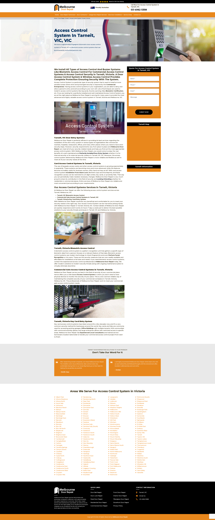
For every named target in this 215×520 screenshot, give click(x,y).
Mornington (114, 433)
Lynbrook (113, 401)
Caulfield (59, 451)
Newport (113, 447)
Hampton (86, 451)
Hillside (85, 466)
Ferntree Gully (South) (90, 426)
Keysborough (87, 472)
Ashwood (59, 405)
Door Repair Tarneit (63, 18)
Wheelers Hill (141, 464)
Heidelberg (87, 460)
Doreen (85, 412)
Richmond (113, 474)
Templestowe (142, 441)
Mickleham (114, 418)
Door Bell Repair (96, 492)
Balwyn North (60, 412)
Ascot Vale (59, 403)
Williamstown (142, 466)
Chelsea (59, 453)
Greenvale (86, 449)
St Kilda (139, 424)
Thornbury (140, 447)
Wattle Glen (141, 460)
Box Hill (58, 426)
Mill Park (113, 420)
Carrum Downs (61, 449)
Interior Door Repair (120, 496)
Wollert (139, 468)
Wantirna (140, 456)
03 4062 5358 (139, 9)
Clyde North (60, 456)
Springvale (140, 420)
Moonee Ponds (115, 426)
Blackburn (59, 422)
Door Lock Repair (96, 496)
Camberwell (60, 439)
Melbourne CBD (115, 412)
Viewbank (140, 451)
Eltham (85, 414)
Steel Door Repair (97, 499)
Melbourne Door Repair (120, 517)
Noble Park (114, 449)
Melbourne (113, 409)
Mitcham (113, 422)
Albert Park (60, 397)
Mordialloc (113, 430)
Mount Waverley (115, 439)
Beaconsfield (60, 414)
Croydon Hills (60, 474)
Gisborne (86, 437)
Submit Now (143, 112)
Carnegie (59, 445)
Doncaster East (88, 407)
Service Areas (128, 15)
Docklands (86, 403)
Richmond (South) (143, 397)
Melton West (114, 416)
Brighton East (61, 435)
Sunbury (140, 428)
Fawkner (86, 422)
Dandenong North (89, 399)
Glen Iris (86, 441)
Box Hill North (61, 428)
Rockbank (140, 403)
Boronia (58, 424)
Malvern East (114, 405)
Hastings (86, 453)
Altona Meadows (62, 399)
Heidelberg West (89, 462)
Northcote (113, 453)
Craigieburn (60, 462)
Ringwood (140, 399)
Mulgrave (113, 441)
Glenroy (85, 445)
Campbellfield (61, 441)
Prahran (112, 468)
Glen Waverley (88, 443)
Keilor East (87, 470)
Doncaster (86, 405)
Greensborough (88, 447)
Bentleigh (59, 416)
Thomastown (141, 445)
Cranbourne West (62, 470)
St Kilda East (141, 426)
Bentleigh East (61, 418)
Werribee (140, 462)
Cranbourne (60, 464)
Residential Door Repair (99, 502)
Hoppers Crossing (89, 468)
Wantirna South (142, 458)
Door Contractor (82, 15)
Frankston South (88, 435)
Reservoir (113, 472)
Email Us (142, 496)
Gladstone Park (88, 439)
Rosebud (140, 405)
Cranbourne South (62, 468)
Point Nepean (115, 464)
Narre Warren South (117, 445)
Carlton (58, 443)
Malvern (113, 403)
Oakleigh (113, 456)
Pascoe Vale (114, 460)
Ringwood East (142, 401)
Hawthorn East (88, 456)
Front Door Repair (119, 492)
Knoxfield (86, 474)
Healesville (86, 458)
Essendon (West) (89, 420)
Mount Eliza (114, 435)
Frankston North (88, 433)
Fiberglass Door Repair (121, 499)
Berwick (59, 420)
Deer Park (86, 401)
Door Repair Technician (67, 15)
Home (57, 15)
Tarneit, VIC (143, 492)
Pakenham (114, 458)
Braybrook (59, 430)
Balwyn (58, 409)
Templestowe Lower (144, 443)
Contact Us (137, 15)
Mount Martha (115, 437)
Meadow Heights (116, 407)
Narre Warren (114, 443)
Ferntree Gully (88, 424)
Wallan (139, 453)
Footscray (86, 428)
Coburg (58, 458)
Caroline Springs (61, 447)
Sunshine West (142, 430)
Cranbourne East (62, 466)
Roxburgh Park (142, 409)
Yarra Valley (141, 470)
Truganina (140, 449)
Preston (113, 470)
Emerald (86, 418)
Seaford (140, 414)
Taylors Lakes (142, 439)
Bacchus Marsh (61, 407)
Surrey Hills (141, 433)
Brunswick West (61, 437)
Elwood (85, 416)
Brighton (59, 433)
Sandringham (141, 412)
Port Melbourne (115, 466)
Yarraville (140, 472)
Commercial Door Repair (99, 506)
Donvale (86, 409)
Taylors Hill (141, 437)
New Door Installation (115, 15)
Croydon (59, 472)
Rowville (140, 407)
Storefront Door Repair (121, 502)
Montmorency (115, 424)
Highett (85, 464)
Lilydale (112, 399)
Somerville (140, 416)
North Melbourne (116, 451)
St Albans (140, 422)
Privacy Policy (118, 506)
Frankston (86, 430)
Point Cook (114, 462)
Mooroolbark (114, 428)
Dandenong (87, 397)
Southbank (141, 418)
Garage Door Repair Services (98, 15)
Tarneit (139, 435)
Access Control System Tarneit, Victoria (79, 18)
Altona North (60, 401)
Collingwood (60, 460)
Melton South (114, 414)
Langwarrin (114, 397)
